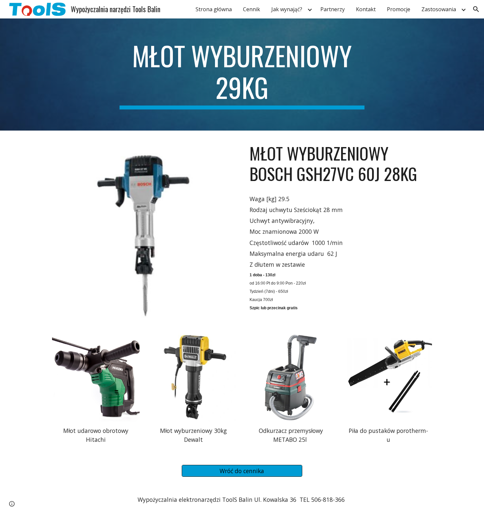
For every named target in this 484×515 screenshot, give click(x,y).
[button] (476, 9)
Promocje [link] (398, 9)
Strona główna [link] (214, 9)
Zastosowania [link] (438, 9)
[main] (242, 74)
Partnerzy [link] (332, 9)
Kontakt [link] (366, 9)
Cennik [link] (251, 9)
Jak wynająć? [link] (286, 9)
